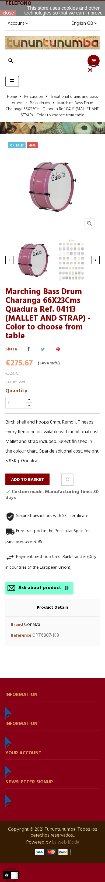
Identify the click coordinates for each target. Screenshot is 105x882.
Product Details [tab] (52, 607)
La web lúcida (65, 842)
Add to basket (27, 479)
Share (28, 349)
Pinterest (58, 349)
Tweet (43, 349)
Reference (21, 636)
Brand (17, 625)
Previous (9, 260)
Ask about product (39, 588)
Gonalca (32, 625)
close (8, 13)
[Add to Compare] (67, 480)
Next (96, 260)
